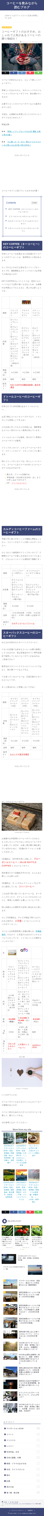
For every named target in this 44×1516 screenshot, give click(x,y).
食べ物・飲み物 (7, 27)
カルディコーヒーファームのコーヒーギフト (23, 222)
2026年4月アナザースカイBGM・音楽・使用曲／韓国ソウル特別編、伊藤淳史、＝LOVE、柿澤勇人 (34, 1192)
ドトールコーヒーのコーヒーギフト (23, 216)
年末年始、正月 (23, 1452)
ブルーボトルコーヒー (11, 1046)
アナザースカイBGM (23, 1428)
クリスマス (23, 1440)
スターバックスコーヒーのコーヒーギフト (23, 229)
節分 (23, 1475)
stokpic (18, 1088)
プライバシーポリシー (17, 1510)
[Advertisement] (22, 171)
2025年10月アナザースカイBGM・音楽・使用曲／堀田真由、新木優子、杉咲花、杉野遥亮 (9, 1190)
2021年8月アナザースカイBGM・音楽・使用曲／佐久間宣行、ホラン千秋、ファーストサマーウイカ (21, 1191)
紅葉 (23, 1481)
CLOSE (34, 202)
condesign (18, 832)
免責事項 (30, 1510)
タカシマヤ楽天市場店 (19, 754)
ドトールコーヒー (19, 483)
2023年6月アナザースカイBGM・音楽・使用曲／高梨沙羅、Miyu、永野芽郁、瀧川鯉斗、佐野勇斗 (9, 1154)
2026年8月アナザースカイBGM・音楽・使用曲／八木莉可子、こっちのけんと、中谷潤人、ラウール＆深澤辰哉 (21, 1155)
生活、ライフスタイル (23, 1469)
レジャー (23, 1446)
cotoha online (36, 1046)
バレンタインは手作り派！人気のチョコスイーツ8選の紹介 (33, 1150)
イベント (23, 1434)
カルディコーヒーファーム (23, 623)
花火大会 (23, 1487)
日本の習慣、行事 (23, 1458)
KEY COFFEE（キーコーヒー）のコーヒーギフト (23, 210)
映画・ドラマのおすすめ (23, 1464)
